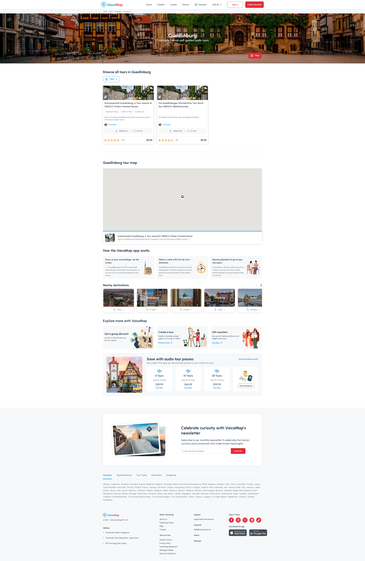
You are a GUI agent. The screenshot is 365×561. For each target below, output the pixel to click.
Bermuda (168, 484)
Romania (152, 493)
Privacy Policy (165, 543)
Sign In (235, 4)
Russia (160, 493)
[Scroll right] (259, 267)
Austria (142, 484)
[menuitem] (149, 5)
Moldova (190, 490)
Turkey (191, 497)
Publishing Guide (166, 523)
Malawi (149, 490)
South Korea (226, 493)
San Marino (169, 493)
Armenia (125, 484)
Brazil (204, 484)
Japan (257, 487)
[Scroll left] (105, 267)
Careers (163, 529)
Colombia (241, 484)
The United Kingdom (161, 497)
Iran (225, 487)
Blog (161, 526)
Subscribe (238, 451)
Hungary (196, 487)
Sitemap (197, 541)
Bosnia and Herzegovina (190, 484)
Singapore (186, 493)
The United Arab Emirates (139, 497)
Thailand (107, 497)
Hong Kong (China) (183, 487)
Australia (134, 484)
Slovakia (196, 493)
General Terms (166, 540)
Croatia (249, 484)
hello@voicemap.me (202, 529)
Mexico (181, 490)
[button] (182, 197)
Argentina (115, 484)
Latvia (124, 490)
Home (105, 11)
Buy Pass (159, 388)
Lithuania (141, 490)
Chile (227, 484)
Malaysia (158, 490)
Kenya (113, 490)
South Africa (214, 493)
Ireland (231, 487)
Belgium (159, 484)
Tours (111, 11)
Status (196, 535)
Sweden (243, 493)
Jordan (106, 490)
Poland (125, 493)
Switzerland (253, 493)
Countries (107, 475)
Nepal (235, 490)
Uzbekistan (233, 497)
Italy (243, 487)
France (145, 487)
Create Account (254, 4)
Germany (118, 11)
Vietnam (242, 497)
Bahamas (150, 484)
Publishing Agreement (169, 547)
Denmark (122, 487)
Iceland (204, 487)
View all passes (245, 386)
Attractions (156, 475)
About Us (163, 519)
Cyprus (257, 484)
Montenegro (208, 490)
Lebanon (132, 490)
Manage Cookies (166, 550)
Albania (106, 484)
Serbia (178, 493)
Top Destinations (124, 475)
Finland (138, 487)
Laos (119, 490)
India (211, 487)
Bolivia (176, 484)
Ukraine (198, 497)
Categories (171, 475)
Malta (165, 490)
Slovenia (204, 493)
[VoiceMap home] (112, 5)
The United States (179, 497)
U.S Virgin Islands (219, 497)
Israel (238, 487)
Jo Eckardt (112, 125)
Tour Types (141, 475)
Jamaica (250, 487)
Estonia (130, 487)
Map (257, 55)
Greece (170, 487)
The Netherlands (119, 497)
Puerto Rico (142, 493)
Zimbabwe (107, 500)
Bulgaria (211, 484)
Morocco (219, 490)
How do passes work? (248, 359)
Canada (220, 484)
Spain (235, 493)
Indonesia (218, 487)
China (233, 484)
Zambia (250, 497)
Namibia (228, 490)
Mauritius (173, 490)
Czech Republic (109, 487)
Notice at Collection (168, 553)
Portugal (132, 493)
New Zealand (245, 490)
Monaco (198, 490)
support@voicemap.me (203, 519)
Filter (112, 79)
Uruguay (207, 497)
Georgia (153, 487)
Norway (117, 493)
